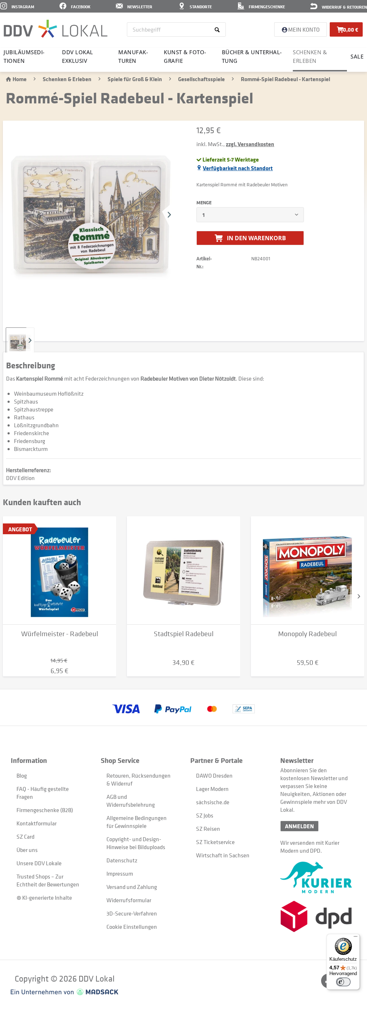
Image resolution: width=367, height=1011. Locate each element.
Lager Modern (212, 789)
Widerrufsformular (128, 900)
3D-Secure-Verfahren (131, 913)
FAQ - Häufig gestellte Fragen (42, 793)
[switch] (343, 982)
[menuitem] (176, 29)
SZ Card (25, 836)
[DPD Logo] (318, 916)
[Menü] (355, 938)
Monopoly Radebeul (307, 633)
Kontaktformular (36, 823)
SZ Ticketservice (215, 842)
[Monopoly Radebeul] (307, 570)
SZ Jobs (204, 815)
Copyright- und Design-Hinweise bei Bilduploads (135, 843)
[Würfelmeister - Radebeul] (59, 570)
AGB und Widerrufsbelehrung (130, 801)
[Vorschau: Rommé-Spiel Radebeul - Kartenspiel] (20, 341)
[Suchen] (218, 29)
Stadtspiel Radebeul (184, 633)
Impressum (119, 873)
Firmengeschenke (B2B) (44, 810)
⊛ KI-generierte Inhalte (44, 897)
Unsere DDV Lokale (39, 863)
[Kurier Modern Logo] (318, 877)
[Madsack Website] (64, 992)
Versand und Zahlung (131, 887)
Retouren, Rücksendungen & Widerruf (138, 779)
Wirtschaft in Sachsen (222, 855)
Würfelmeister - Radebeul (59, 633)
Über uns (27, 850)
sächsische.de (212, 802)
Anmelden (299, 826)
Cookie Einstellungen (131, 927)
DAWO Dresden (214, 775)
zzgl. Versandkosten (250, 144)
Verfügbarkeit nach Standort (238, 168)
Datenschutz (121, 860)
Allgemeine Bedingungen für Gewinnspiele (136, 822)
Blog (21, 775)
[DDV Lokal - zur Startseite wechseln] (56, 29)
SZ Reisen (208, 829)
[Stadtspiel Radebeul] (183, 570)
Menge (203, 202)
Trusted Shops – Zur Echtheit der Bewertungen (47, 880)
